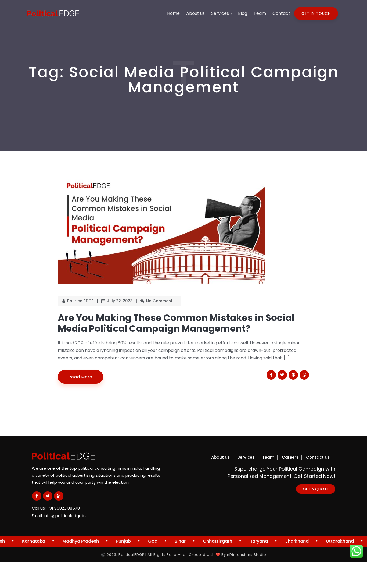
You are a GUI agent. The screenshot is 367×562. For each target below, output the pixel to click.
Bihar (172, 541)
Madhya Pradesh (73, 541)
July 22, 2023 (120, 301)
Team (260, 13)
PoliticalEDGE (80, 301)
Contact (281, 13)
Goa (145, 541)
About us (195, 13)
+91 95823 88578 (63, 508)
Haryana (251, 541)
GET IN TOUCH (316, 13)
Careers (290, 457)
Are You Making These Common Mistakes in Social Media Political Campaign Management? (176, 323)
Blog (242, 13)
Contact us (318, 457)
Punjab (116, 541)
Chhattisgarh (210, 541)
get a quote (316, 489)
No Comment (159, 301)
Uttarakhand (332, 541)
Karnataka (26, 541)
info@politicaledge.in (65, 515)
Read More (80, 377)
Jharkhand (289, 541)
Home (173, 13)
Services (220, 13)
